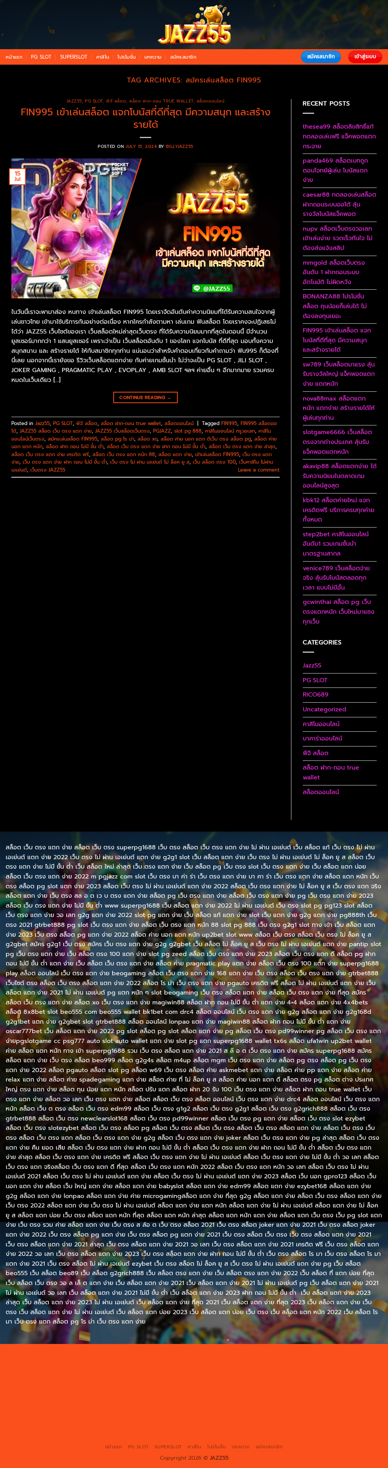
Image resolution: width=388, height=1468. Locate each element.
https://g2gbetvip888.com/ (322, 1407)
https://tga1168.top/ (347, 1372)
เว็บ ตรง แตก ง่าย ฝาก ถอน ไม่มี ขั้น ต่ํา (65, 462)
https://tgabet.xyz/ (188, 1372)
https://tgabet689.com (105, 1424)
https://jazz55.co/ (261, 1407)
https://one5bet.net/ (42, 1389)
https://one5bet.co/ (98, 1389)
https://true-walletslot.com (323, 1398)
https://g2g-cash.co (306, 1354)
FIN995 (229, 423)
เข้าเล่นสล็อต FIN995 (217, 454)
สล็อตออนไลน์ (211, 101)
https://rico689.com (194, 1354)
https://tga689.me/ (47, 1424)
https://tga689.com (346, 1416)
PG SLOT (41, 57)
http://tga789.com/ (240, 1372)
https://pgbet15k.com (239, 1363)
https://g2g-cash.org (250, 1354)
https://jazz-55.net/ (210, 1407)
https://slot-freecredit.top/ (285, 1433)
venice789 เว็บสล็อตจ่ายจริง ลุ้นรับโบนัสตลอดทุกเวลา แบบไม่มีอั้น (336, 578)
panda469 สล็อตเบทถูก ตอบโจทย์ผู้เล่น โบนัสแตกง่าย (335, 170)
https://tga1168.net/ (293, 1372)
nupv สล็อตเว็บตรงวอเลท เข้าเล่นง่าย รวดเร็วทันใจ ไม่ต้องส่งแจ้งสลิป (337, 238)
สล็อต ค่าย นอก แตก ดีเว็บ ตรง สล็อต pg (206, 438)
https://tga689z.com (35, 1354)
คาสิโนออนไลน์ (321, 724)
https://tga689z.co (88, 1354)
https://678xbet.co (161, 1380)
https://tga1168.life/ (52, 1380)
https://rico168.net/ (280, 1380)
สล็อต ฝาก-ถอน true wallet (161, 101)
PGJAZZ (162, 431)
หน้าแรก (14, 57)
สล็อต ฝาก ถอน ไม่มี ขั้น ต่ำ (74, 446)
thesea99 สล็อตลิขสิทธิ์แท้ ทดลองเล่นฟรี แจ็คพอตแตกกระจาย (339, 136)
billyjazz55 (179, 146)
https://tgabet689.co (227, 1424)
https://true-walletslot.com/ (212, 1433)
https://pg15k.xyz (94, 1363)
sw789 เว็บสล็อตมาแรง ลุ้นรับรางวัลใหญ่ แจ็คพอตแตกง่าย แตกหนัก (339, 374)
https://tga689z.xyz (140, 1354)
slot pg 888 (188, 431)
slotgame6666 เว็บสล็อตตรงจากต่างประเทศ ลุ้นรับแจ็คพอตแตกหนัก (337, 442)
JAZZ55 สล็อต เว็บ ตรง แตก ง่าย (56, 431)
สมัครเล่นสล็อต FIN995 (72, 438)
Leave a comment (259, 469)
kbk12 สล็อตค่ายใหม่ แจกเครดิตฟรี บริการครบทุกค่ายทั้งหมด (338, 510)
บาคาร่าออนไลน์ (322, 738)
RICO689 (316, 694)
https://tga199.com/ (153, 1389)
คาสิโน (102, 57)
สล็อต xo (147, 438)
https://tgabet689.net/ (167, 1424)
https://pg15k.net (187, 1363)
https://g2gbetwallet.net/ (120, 1416)
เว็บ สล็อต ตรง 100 (214, 462)
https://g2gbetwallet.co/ (286, 1416)
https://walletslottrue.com (113, 1398)
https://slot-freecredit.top (252, 1398)
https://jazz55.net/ (54, 1398)
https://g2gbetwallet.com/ (50, 1416)
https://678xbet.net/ (107, 1380)
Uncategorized (324, 709)
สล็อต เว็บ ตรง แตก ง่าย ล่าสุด (242, 446)
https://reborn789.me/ (343, 1389)
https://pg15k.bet (357, 1354)
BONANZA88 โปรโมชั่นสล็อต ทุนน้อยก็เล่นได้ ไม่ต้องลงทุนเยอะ (335, 306)
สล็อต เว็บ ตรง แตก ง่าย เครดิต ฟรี (50, 454)
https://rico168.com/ (334, 1380)
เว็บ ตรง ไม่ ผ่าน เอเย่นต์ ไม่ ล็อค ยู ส (149, 462)
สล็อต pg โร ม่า (117, 438)
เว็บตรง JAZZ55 (47, 469)
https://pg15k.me (47, 1363)
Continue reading (145, 397)
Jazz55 (74, 101)
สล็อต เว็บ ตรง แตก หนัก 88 (123, 454)
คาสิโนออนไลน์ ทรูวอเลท (230, 431)
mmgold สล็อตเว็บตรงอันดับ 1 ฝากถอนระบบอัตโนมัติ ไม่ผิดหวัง (334, 272)
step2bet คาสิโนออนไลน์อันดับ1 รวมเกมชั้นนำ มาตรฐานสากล (336, 544)
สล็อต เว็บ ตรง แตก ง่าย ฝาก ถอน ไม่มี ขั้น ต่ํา (156, 446)
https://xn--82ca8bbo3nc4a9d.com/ (204, 1416)
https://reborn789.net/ (211, 1389)
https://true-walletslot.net (277, 1389)
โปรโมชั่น (126, 57)
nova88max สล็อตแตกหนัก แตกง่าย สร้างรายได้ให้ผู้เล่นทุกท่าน (339, 408)
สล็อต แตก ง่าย (175, 454)
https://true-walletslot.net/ (139, 1433)
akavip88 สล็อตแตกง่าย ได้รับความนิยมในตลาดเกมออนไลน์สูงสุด (340, 476)
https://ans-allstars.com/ (220, 1380)
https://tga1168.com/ (134, 1372)
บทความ (153, 57)
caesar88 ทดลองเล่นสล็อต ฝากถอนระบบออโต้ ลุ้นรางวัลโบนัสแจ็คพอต (339, 204)
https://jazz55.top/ (53, 1407)
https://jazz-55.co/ (104, 1407)
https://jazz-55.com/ (156, 1407)
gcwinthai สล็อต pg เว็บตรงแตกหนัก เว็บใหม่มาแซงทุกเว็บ (338, 611)
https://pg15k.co (140, 1363)
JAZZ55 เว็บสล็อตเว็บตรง (122, 431)
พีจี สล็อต (116, 101)
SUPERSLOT (74, 57)
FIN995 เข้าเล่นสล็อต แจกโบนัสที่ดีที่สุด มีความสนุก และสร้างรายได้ (146, 118)
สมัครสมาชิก (183, 57)
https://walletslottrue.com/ (292, 1424)
